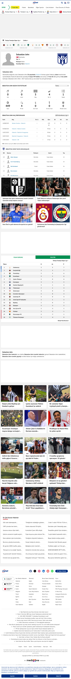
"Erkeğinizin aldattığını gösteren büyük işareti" (35, 523)
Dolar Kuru (45, 594)
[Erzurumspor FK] (14, 45)
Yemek (17, 586)
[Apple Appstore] (8, 584)
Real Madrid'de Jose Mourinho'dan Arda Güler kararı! (34, 612)
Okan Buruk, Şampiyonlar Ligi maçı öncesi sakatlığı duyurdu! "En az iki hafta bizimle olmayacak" (34, 624)
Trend (17, 594)
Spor (17, 599)
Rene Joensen (14, 171)
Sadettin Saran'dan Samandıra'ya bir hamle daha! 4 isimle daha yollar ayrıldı (34, 631)
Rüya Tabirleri (46, 599)
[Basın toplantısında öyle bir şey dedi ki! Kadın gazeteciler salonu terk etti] (35, 445)
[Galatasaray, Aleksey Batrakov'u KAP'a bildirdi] (35, 470)
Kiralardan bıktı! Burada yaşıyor (57, 542)
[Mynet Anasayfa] (35, 2)
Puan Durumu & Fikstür (63, 7)
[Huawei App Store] (8, 589)
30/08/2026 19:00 (66, 47)
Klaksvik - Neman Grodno (18, 129)
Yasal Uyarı (45, 646)
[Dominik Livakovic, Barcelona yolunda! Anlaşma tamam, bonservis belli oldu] (12, 495)
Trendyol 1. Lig (24, 12)
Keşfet (43, 604)
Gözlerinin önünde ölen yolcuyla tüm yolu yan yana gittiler (35, 550)
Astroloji (31, 583)
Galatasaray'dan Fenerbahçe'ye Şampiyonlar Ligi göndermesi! (51, 225)
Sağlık (30, 581)
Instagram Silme (59, 597)
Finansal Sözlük (46, 583)
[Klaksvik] (62, 59)
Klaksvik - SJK (15, 140)
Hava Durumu (45, 602)
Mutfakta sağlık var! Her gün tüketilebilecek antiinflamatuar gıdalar (57, 546)
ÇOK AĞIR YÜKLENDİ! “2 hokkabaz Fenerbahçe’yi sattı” (34, 616)
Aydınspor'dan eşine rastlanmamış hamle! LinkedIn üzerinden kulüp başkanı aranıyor (18, 199)
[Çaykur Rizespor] (57, 45)
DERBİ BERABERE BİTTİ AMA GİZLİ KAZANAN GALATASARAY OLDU (57, 550)
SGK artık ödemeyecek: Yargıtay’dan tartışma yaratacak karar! (12, 523)
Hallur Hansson (14, 157)
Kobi (30, 602)
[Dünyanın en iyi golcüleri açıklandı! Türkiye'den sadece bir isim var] (59, 470)
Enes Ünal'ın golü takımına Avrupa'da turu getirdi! (18, 224)
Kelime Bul (58, 581)
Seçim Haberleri (33, 589)
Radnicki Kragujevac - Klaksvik (20, 136)
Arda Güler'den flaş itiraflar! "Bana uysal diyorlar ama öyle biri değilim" (34, 641)
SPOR (3, 7)
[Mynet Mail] (68, 2)
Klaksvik (27, 64)
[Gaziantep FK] (47, 45)
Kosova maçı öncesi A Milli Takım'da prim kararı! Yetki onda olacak (34, 620)
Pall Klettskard (14, 166)
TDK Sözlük (58, 599)
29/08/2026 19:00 (23, 47)
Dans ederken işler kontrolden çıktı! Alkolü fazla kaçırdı (12, 538)
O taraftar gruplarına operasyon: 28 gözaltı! (57, 457)
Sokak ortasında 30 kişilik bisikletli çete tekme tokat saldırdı (33, 526)
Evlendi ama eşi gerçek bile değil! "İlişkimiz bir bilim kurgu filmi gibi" (12, 558)
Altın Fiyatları (45, 591)
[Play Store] (8, 579)
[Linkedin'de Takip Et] (43, 571)
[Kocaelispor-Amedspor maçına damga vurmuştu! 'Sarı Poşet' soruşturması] (12, 418)
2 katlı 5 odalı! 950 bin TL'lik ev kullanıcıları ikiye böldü (57, 523)
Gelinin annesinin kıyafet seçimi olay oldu (12, 534)
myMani (31, 604)
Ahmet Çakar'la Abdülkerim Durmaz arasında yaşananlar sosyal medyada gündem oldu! (35, 430)
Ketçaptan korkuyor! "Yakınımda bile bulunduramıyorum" (35, 558)
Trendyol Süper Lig (10, 12)
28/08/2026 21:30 (9, 47)
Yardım (25, 646)
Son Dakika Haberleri (21, 578)
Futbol (24, 7)
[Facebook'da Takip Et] (30, 571)
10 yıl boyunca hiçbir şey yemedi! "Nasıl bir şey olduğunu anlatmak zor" (35, 554)
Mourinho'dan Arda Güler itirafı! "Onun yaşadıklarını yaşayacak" (35, 507)
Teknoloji (31, 578)
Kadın (17, 589)
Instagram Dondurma (61, 594)
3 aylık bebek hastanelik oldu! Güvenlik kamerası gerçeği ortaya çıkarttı (58, 534)
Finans (17, 583)
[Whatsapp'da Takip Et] (52, 571)
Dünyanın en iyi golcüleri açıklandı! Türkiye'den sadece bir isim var (58, 482)
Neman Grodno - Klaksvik (18, 123)
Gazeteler (31, 594)
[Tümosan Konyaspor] (18, 45)
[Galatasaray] (33, 45)
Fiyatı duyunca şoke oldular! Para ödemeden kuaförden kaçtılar (35, 534)
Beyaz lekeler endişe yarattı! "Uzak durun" (56, 538)
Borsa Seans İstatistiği (48, 578)
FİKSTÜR (52, 257)
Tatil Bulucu (58, 586)
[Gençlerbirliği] (4, 45)
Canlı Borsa (45, 581)
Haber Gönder (62, 571)
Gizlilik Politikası (37, 646)
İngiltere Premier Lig (38, 12)
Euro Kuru (45, 597)
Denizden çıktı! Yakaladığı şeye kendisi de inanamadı (57, 526)
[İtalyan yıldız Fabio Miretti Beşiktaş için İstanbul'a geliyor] (12, 393)
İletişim (20, 646)
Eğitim (17, 597)
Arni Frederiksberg (15, 161)
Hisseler (44, 586)
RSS (51, 646)
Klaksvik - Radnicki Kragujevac (20, 132)
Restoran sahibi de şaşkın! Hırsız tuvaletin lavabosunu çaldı (57, 554)
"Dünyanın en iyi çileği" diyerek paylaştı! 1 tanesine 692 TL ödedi (13, 550)
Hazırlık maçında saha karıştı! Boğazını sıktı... (10, 482)
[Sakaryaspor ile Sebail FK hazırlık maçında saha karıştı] (12, 470)
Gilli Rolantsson (14, 175)
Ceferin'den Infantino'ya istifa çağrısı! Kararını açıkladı (10, 457)
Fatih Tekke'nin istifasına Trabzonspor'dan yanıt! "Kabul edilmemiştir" (51, 199)
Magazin (18, 591)
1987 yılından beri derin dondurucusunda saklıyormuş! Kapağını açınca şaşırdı (12, 526)
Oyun (56, 578)
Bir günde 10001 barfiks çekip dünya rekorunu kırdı (12, 546)
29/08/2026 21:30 (37, 47)
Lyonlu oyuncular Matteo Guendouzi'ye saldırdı (34, 405)
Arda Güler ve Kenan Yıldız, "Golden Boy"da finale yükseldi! (34, 637)
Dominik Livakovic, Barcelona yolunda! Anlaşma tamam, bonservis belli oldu (11, 507)
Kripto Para (45, 589)
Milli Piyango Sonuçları (61, 589)
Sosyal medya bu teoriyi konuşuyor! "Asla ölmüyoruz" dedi (35, 542)
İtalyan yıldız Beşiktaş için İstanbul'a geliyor (11, 405)
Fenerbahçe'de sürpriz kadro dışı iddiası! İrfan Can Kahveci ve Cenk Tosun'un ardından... (34, 639)
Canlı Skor (15, 7)
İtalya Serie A (53, 12)
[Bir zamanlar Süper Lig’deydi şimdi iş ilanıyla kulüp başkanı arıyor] (59, 393)
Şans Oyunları (32, 599)
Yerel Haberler (19, 604)
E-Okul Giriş (58, 591)
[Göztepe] (43, 45)
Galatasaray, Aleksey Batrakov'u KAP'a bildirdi (34, 482)
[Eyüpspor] (61, 45)
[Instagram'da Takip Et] (39, 571)
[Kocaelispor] (28, 45)
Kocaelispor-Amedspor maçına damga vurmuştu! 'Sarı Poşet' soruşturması (11, 430)
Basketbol (31, 7)
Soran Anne (58, 583)
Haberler (18, 581)
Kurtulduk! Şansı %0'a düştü (34, 530)
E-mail (30, 597)
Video (17, 602)
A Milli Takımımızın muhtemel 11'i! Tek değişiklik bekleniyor (34, 622)
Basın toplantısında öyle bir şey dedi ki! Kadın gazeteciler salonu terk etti (35, 457)
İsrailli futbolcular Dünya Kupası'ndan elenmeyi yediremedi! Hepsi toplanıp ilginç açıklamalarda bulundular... (34, 633)
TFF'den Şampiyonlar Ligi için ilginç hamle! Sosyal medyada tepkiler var (34, 628)
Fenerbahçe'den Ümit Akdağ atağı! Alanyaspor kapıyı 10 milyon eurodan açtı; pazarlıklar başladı (58, 507)
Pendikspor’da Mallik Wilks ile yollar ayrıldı (59, 430)
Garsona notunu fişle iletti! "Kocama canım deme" (11, 530)
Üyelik (30, 646)
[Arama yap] (62, 3)
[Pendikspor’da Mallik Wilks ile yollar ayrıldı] (59, 418)
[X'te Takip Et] (35, 571)
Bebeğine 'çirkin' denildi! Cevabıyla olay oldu (33, 546)
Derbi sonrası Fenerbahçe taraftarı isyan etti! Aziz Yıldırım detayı (34, 618)
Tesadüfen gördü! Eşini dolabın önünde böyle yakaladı (57, 530)
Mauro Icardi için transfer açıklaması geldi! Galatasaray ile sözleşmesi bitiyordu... (34, 626)
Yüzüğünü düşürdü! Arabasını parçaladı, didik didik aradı (34, 538)
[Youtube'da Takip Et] (48, 571)
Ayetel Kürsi (58, 602)
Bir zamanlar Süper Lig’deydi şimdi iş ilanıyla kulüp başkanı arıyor (58, 405)
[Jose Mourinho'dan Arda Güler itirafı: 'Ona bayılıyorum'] (35, 495)
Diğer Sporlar (40, 7)
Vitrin (30, 586)
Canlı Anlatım (50, 7)
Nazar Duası (58, 604)
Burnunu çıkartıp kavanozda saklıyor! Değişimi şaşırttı (11, 542)
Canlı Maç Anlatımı (34, 591)
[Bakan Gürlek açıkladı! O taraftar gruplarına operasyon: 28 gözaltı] (59, 445)
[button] (2, 3)
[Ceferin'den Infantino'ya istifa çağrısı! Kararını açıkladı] (12, 445)
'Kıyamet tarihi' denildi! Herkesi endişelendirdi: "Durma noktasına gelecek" (13, 554)
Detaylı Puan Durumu (63, 320)
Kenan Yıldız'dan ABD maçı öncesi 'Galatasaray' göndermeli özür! (34, 614)
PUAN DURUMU (18, 257)
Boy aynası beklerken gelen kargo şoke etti (58, 558)
